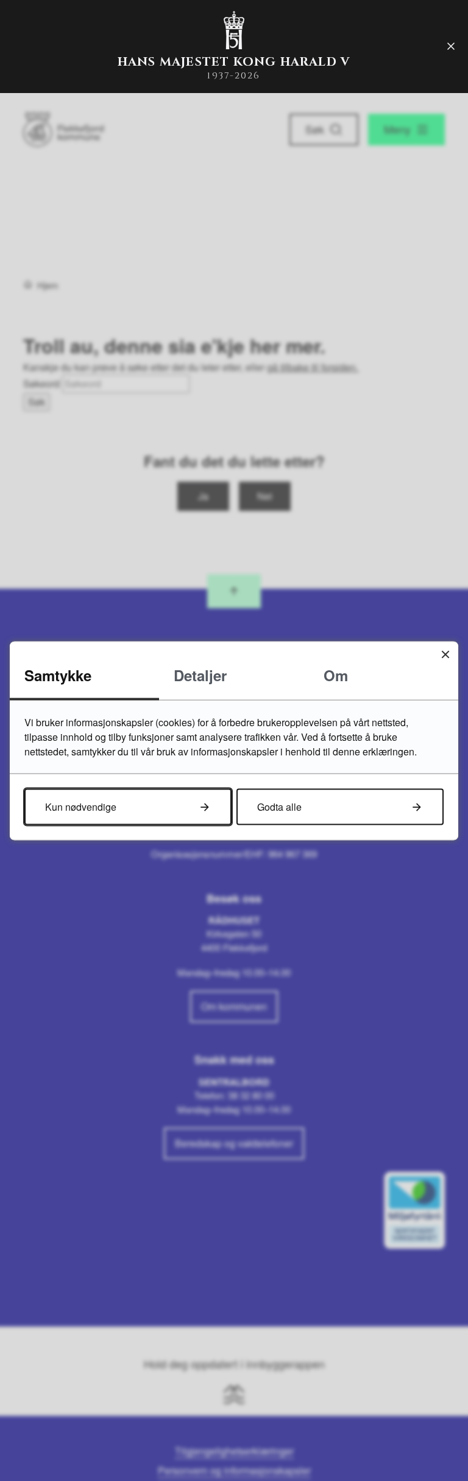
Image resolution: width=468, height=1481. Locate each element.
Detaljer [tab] (200, 674)
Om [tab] (336, 674)
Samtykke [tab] (57, 674)
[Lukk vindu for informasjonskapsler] (445, 654)
